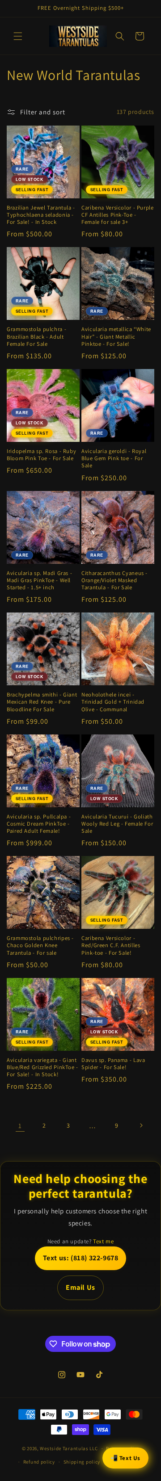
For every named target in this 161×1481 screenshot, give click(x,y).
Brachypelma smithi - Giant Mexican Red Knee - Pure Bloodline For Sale (42, 702)
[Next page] (141, 1125)
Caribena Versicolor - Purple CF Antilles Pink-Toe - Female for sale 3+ (117, 215)
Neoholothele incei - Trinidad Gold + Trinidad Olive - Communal (112, 702)
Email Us (80, 1287)
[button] (18, 36)
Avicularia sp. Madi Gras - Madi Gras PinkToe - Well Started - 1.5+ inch (39, 580)
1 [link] (20, 1125)
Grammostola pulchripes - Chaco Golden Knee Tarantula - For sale (40, 945)
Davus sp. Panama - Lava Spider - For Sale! (113, 1064)
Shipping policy (82, 1462)
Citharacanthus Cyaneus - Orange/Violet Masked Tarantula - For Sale (114, 580)
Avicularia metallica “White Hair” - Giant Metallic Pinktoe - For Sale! (116, 336)
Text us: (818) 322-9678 (81, 1258)
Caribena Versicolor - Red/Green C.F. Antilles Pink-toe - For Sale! (110, 945)
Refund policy (39, 1462)
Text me (103, 1241)
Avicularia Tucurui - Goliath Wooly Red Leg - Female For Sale (117, 824)
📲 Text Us (125, 1458)
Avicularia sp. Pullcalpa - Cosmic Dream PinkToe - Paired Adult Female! (39, 824)
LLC (93, 1448)
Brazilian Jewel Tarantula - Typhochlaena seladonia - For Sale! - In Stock (41, 215)
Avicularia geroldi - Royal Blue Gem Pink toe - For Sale (113, 458)
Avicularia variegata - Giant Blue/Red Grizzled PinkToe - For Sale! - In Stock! (42, 1067)
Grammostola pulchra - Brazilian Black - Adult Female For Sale (36, 336)
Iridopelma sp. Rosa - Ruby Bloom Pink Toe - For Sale (41, 455)
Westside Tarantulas (64, 1448)
